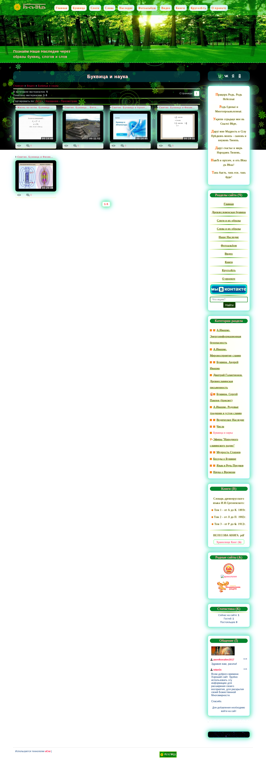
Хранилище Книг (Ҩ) (228, 542)
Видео (31, 85)
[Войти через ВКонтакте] (226, 76)
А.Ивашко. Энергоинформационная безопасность (225, 336)
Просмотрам (69, 101)
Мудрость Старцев (228, 452)
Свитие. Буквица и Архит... (129, 107)
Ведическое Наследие (230, 420)
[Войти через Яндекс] (233, 76)
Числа (220, 426)
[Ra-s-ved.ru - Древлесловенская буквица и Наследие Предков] (168, 754)
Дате (38, 101)
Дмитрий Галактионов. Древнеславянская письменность (226, 381)
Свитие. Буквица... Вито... (81, 107)
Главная (18, 85)
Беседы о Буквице (224, 459)
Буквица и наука (48, 85)
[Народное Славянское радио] (228, 586)
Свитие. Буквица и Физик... (177, 107)
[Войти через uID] (220, 76)
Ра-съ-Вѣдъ (34, 7)
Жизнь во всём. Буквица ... (35, 107)
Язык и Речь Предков (230, 465)
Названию (52, 101)
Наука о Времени (224, 472)
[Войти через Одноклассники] (240, 76)
